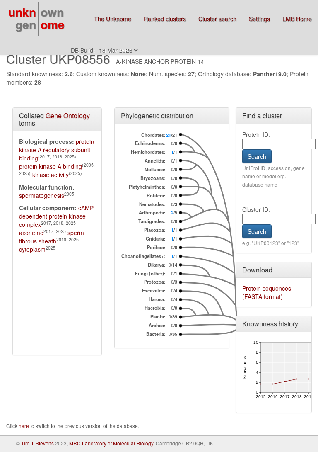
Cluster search (217, 19)
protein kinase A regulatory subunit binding (56, 149)
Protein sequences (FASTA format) (266, 292)
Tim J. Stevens (37, 443)
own (52, 11)
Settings (259, 19)
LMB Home (297, 19)
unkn (22, 11)
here (24, 425)
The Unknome (112, 19)
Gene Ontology (68, 115)
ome (53, 24)
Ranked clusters (165, 19)
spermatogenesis (41, 195)
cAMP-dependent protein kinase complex (57, 216)
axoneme (31, 232)
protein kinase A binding (50, 166)
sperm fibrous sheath (51, 236)
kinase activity (50, 174)
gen (25, 24)
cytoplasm (32, 249)
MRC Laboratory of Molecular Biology (111, 443)
